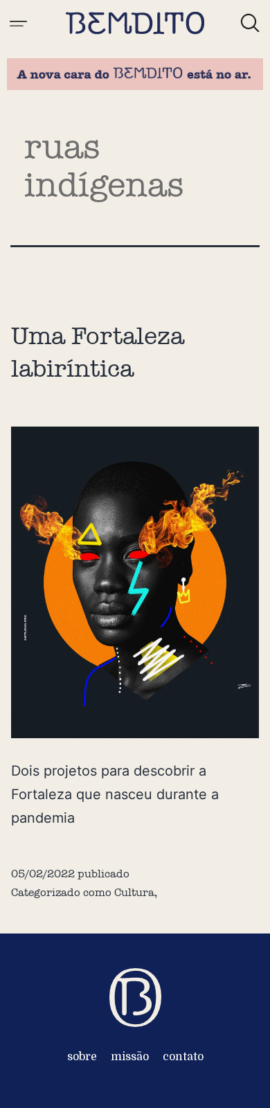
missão (130, 1057)
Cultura (134, 892)
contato (183, 1057)
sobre (82, 1057)
